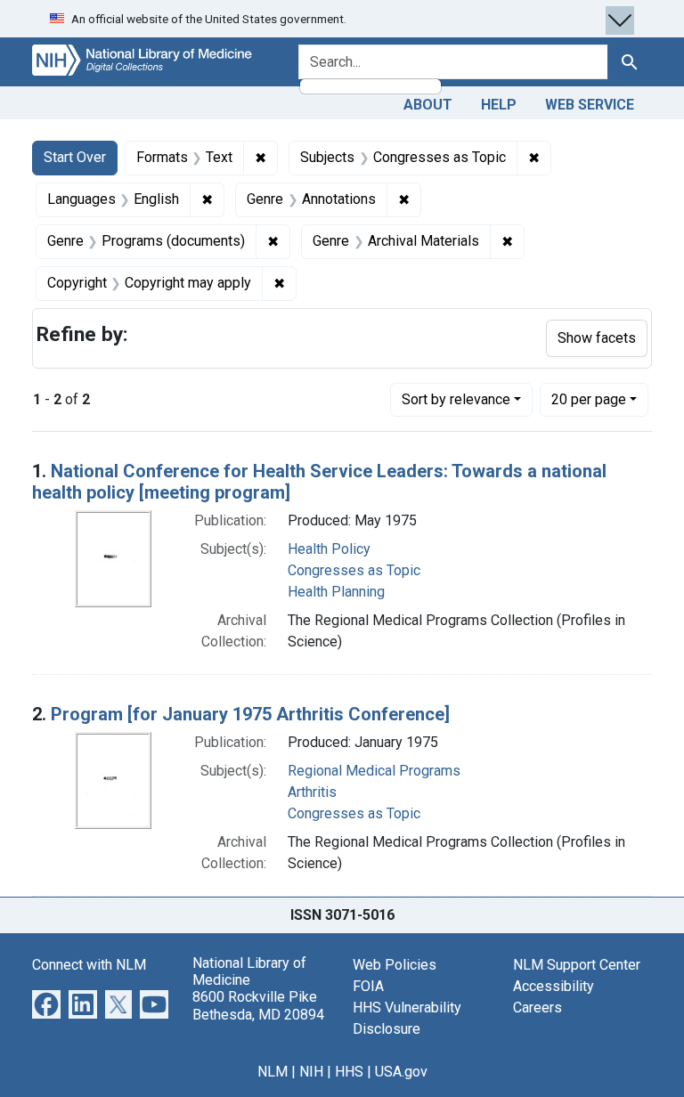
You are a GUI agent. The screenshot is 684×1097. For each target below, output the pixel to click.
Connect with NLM (89, 964)
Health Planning (336, 591)
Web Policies (394, 964)
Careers (537, 1007)
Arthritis (312, 792)
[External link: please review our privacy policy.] (46, 1003)
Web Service (589, 104)
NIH (311, 1071)
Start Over (75, 157)
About (427, 104)
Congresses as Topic (354, 570)
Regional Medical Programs (374, 770)
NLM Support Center (576, 964)
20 (588, 399)
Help (499, 104)
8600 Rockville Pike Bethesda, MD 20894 (258, 1005)
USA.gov (401, 1071)
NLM (272, 1071)
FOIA (368, 986)
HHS (349, 1071)
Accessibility (553, 986)
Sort (456, 399)
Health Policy (329, 548)
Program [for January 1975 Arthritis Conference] (250, 714)
